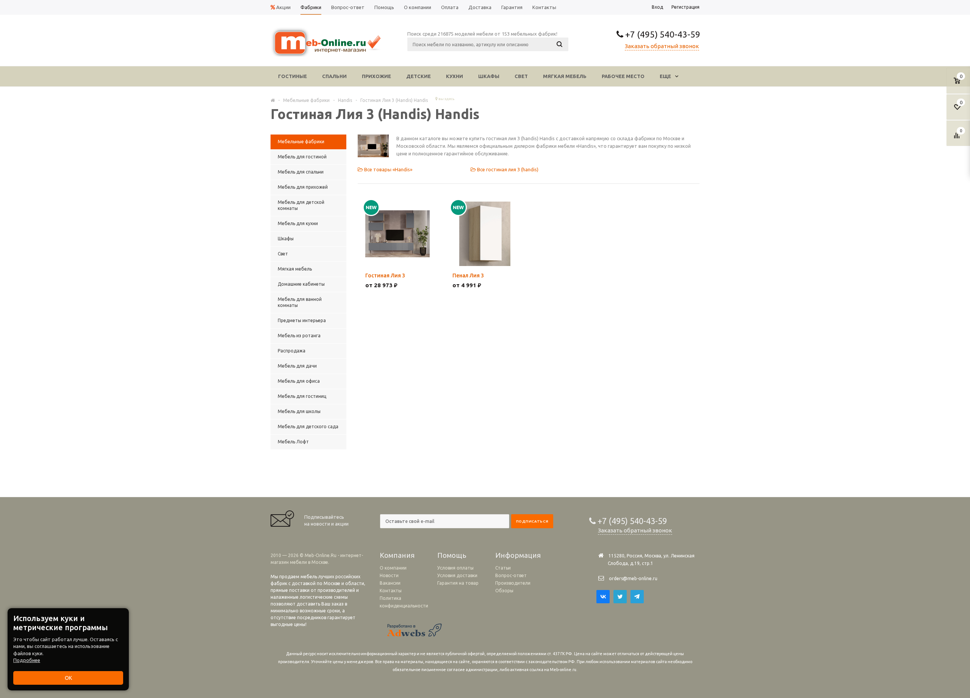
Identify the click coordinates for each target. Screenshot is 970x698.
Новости (389, 575)
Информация (518, 555)
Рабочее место (623, 76)
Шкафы (488, 76)
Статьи (503, 567)
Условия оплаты (455, 567)
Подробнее (26, 660)
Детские (418, 76)
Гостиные (292, 76)
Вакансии (390, 583)
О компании (393, 567)
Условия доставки (457, 575)
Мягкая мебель (565, 76)
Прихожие (376, 76)
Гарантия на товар (458, 583)
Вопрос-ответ (511, 575)
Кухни (454, 76)
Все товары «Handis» (387, 169)
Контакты (391, 590)
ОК (68, 678)
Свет (521, 76)
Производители (512, 583)
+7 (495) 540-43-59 (661, 34)
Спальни (334, 76)
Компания (397, 555)
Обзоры (504, 590)
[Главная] (273, 100)
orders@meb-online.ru (633, 578)
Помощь (451, 555)
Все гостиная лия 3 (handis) (507, 169)
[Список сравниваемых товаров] (958, 138)
